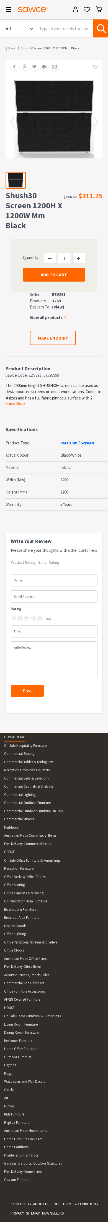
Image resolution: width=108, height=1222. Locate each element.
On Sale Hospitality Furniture (25, 745)
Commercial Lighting (20, 794)
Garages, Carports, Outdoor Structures (33, 1163)
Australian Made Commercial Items (30, 835)
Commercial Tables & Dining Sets (28, 762)
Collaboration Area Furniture (25, 901)
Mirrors (9, 1106)
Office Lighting (15, 934)
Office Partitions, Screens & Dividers (30, 942)
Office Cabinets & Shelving (23, 893)
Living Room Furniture (21, 1024)
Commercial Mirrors (19, 819)
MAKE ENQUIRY (53, 338)
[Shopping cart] (99, 9)
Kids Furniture (14, 1114)
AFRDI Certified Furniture (22, 999)
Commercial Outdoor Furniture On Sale (33, 811)
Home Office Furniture (20, 1048)
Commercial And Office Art (24, 983)
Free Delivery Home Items (23, 1171)
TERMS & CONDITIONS (80, 1203)
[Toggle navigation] (6, 10)
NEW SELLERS (53, 1213)
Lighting (10, 1065)
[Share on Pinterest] (22, 67)
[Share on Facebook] (12, 67)
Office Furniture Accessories (24, 991)
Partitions (11, 827)
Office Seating (14, 884)
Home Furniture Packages (23, 1139)
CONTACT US (21, 1203)
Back (12, 48)
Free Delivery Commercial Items (27, 843)
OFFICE (9, 851)
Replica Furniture (16, 1122)
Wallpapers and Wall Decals (24, 1081)
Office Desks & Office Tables (24, 876)
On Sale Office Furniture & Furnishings (32, 860)
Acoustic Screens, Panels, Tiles (26, 975)
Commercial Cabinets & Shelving (28, 786)
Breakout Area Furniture (21, 917)
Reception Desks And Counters (27, 770)
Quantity (30, 257)
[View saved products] (87, 11)
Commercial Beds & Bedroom (26, 778)
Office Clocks (14, 950)
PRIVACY (17, 1213)
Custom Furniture (17, 1179)
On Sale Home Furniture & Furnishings (32, 1016)
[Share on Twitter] (32, 67)
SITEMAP (33, 1213)
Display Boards (15, 926)
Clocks (9, 1089)
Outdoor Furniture (17, 1057)
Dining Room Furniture (21, 1032)
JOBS (56, 1203)
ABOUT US (41, 1203)
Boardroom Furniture (20, 909)
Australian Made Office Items (25, 958)
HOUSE (9, 1007)
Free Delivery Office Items (22, 966)
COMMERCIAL (14, 737)
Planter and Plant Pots (21, 1155)
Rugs (8, 1073)
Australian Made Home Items (25, 1130)
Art (6, 1098)
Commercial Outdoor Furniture (27, 802)
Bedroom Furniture (18, 1040)
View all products (46, 317)
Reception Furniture (19, 868)
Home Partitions (16, 1147)
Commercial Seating (19, 753)
